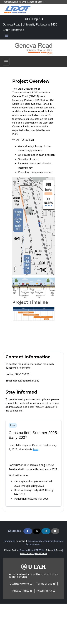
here (35, 449)
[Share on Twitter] (37, 531)
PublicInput (21, 541)
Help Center (41, 553)
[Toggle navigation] (6, 62)
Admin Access (27, 553)
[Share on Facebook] (27, 531)
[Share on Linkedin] (45, 531)
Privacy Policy (11, 550)
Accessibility (46, 591)
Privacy (49, 550)
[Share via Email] (55, 531)
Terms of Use (45, 584)
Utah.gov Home (21, 584)
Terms (59, 550)
